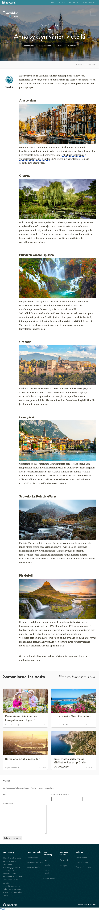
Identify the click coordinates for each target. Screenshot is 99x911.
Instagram (64, 865)
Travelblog (11, 12)
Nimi (5, 795)
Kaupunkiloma (45, 45)
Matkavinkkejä (33, 867)
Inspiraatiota (28, 45)
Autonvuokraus (89, 3)
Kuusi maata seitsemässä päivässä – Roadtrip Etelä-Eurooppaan (69, 762)
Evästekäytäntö (82, 862)
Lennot (52, 3)
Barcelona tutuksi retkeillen (22, 758)
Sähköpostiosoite (60, 795)
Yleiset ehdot (81, 857)
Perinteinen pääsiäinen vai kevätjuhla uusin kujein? (21, 718)
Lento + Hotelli (74, 3)
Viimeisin (72, 45)
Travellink (52, 25)
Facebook (64, 860)
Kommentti (8, 803)
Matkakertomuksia (35, 862)
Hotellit (62, 3)
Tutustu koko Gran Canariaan (72, 716)
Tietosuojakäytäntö (84, 867)
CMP (2, 909)
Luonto (60, 45)
